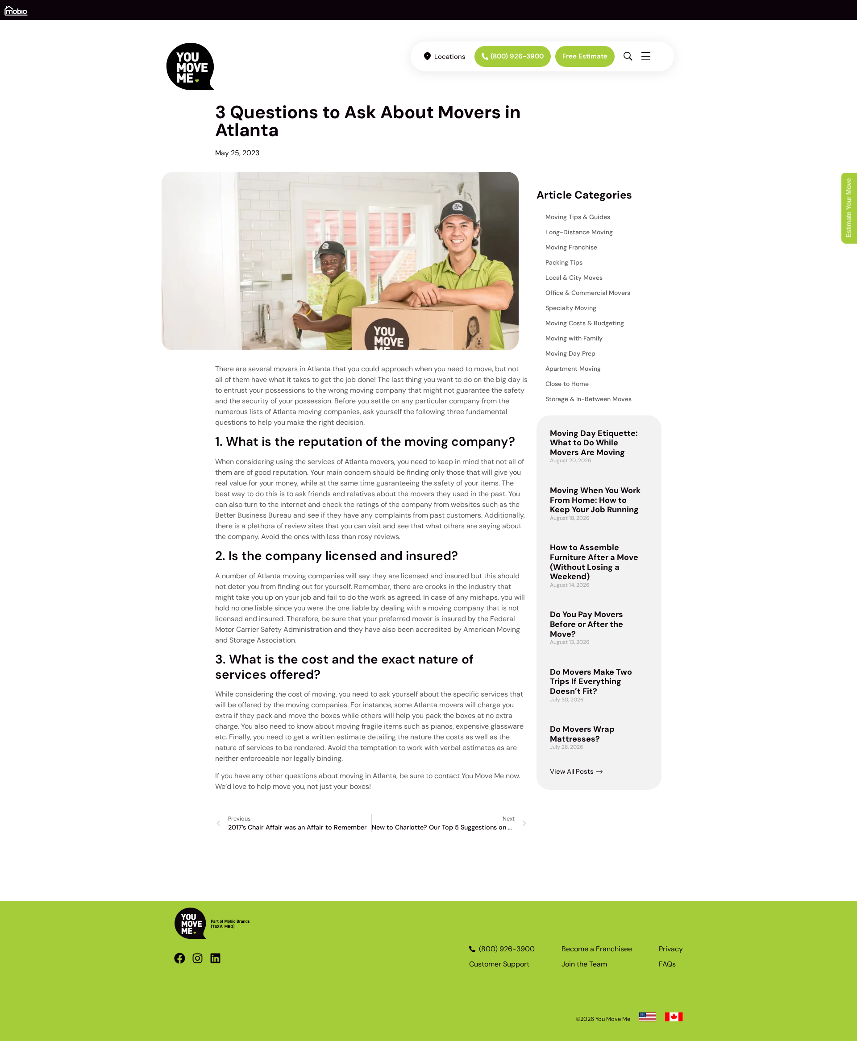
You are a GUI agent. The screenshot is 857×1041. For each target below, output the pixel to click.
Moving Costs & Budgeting (584, 323)
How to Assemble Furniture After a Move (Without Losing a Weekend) (594, 562)
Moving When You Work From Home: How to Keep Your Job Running (595, 500)
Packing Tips (563, 262)
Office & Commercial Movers (587, 293)
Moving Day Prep (570, 353)
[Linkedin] (215, 958)
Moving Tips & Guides (577, 217)
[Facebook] (179, 958)
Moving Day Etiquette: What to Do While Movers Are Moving (594, 443)
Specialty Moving (570, 308)
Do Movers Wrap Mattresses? (582, 734)
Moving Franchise (571, 247)
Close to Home (567, 384)
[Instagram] (197, 958)
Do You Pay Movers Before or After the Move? (586, 624)
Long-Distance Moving (579, 232)
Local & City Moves (574, 278)
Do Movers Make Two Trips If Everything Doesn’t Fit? (591, 682)
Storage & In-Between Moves (588, 399)
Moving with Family (574, 338)
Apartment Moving (573, 369)
